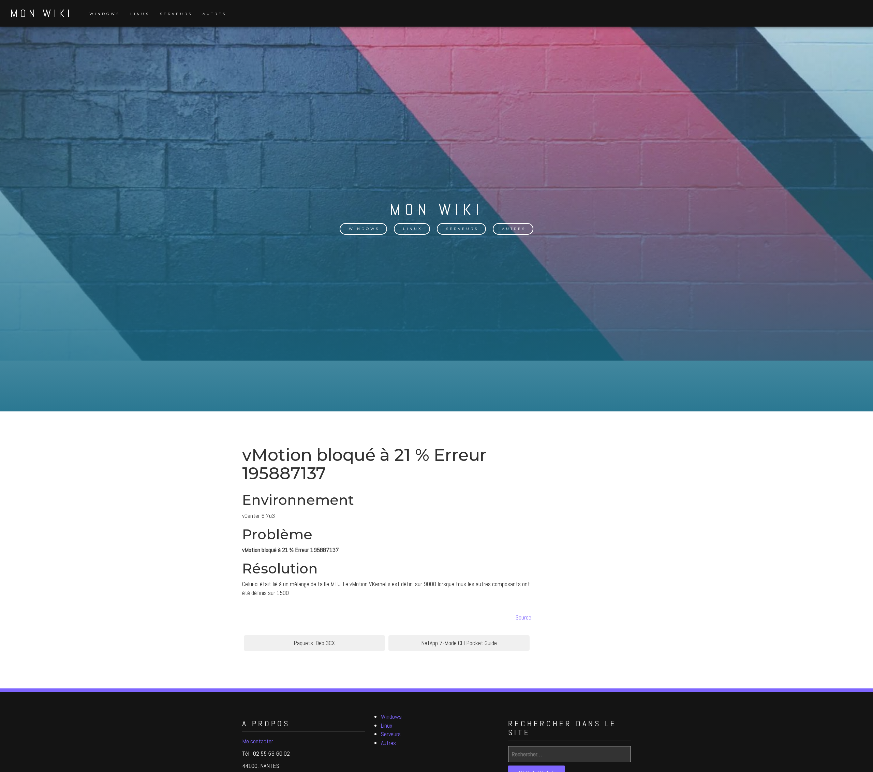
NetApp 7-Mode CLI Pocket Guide (459, 643)
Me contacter (257, 741)
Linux (140, 14)
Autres (214, 14)
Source (523, 617)
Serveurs (176, 14)
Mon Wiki (41, 13)
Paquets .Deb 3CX (314, 643)
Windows (104, 14)
